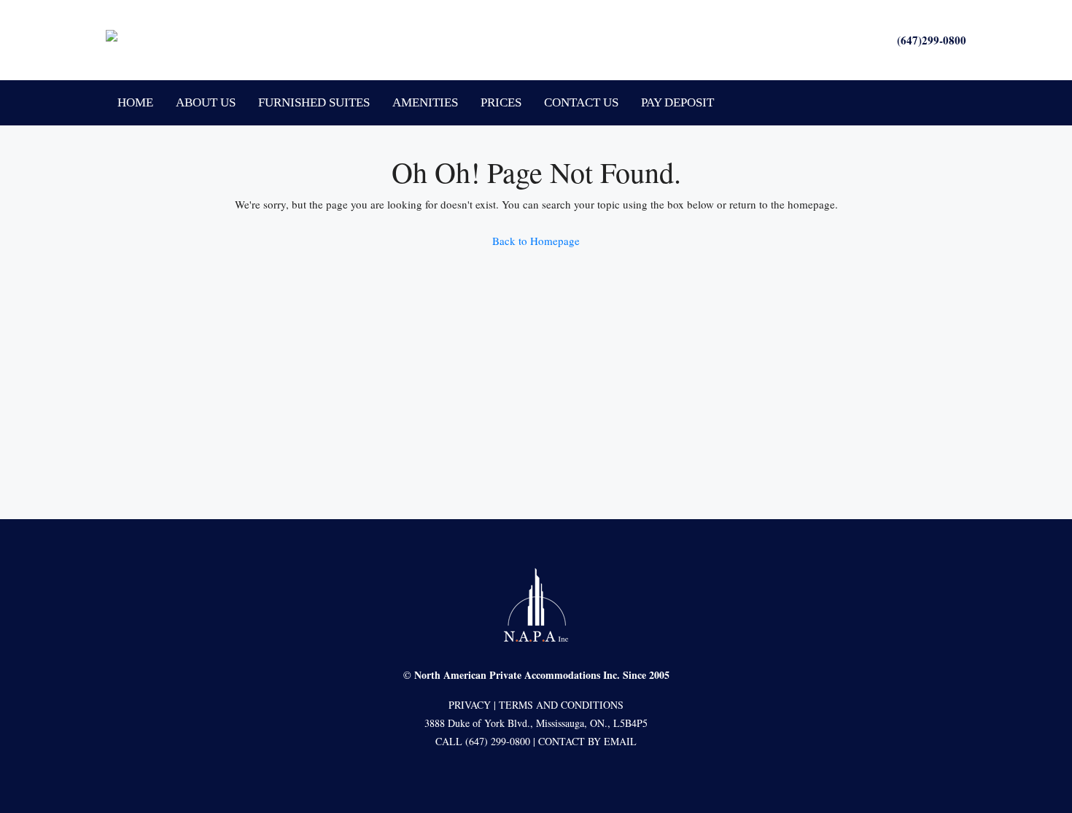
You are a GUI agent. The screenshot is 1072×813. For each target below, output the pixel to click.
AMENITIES (425, 102)
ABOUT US (206, 102)
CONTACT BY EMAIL (587, 741)
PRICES (501, 102)
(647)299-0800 (931, 40)
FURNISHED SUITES (314, 102)
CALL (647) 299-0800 (482, 741)
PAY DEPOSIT (677, 102)
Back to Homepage (536, 240)
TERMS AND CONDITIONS (561, 705)
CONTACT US (581, 102)
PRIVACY (469, 705)
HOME (135, 102)
